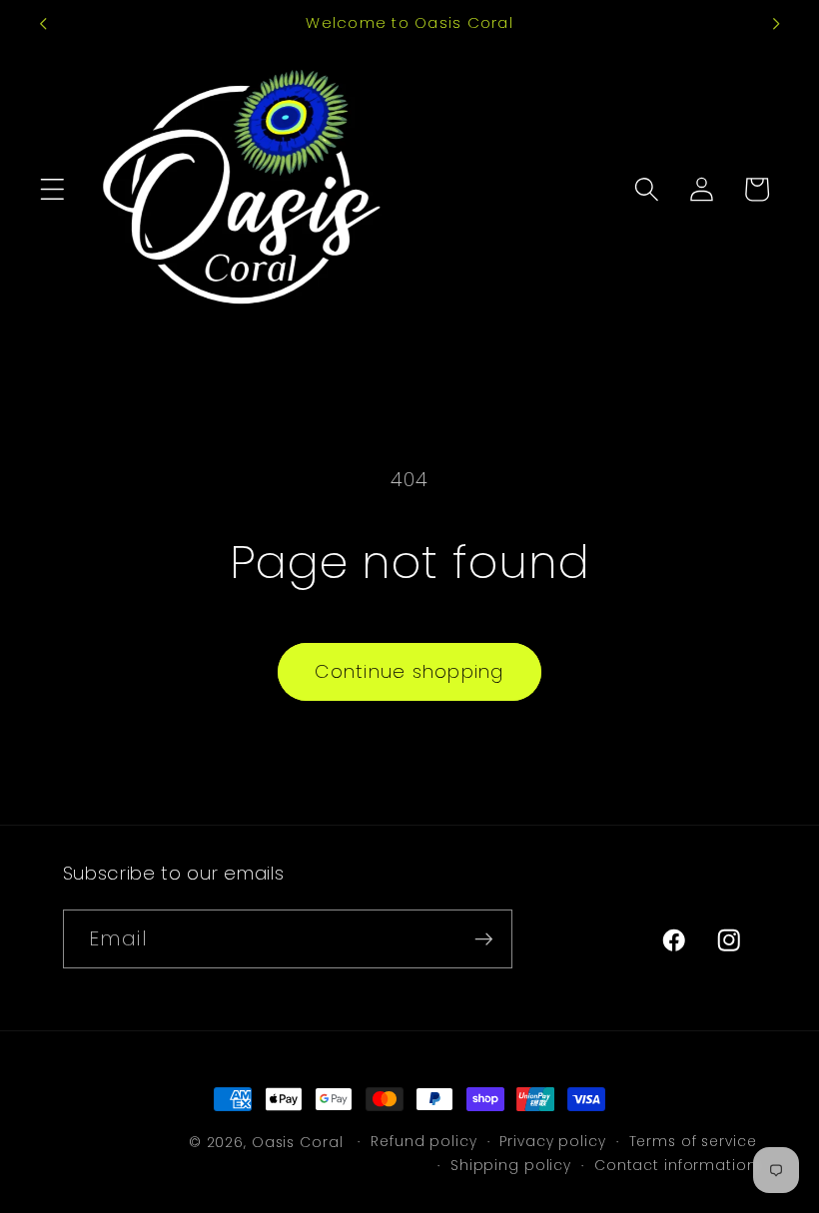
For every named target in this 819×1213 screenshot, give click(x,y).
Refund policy (423, 1141)
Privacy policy (552, 1141)
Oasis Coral (298, 1142)
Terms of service (693, 1141)
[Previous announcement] (43, 24)
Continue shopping (409, 671)
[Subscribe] (483, 938)
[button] (52, 189)
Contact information (675, 1165)
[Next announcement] (776, 24)
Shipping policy (510, 1165)
